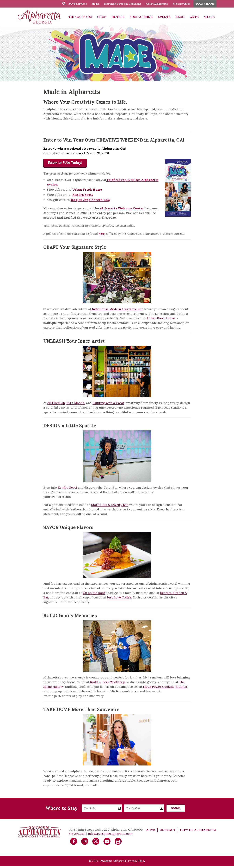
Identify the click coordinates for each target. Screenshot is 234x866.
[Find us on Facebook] (74, 841)
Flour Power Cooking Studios (165, 687)
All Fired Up (56, 403)
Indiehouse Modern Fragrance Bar (117, 309)
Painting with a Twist (108, 403)
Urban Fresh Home (160, 318)
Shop (101, 17)
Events (164, 17)
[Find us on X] (96, 841)
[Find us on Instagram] (85, 841)
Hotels (117, 17)
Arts (194, 17)
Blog (180, 17)
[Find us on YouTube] (107, 841)
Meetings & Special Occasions (122, 3)
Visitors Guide (181, 3)
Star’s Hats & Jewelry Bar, (109, 505)
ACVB (150, 830)
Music (209, 17)
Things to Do (80, 17)
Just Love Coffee (119, 597)
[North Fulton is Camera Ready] (118, 841)
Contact (168, 830)
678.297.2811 (77, 834)
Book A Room (204, 3)
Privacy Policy (136, 860)
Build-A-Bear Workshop (107, 682)
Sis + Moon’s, (75, 403)
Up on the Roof (94, 593)
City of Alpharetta (198, 830)
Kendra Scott (67, 487)
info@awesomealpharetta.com (110, 834)
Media (95, 3)
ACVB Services (78, 3)
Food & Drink (141, 17)
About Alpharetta (157, 3)
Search (175, 808)
